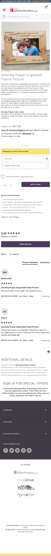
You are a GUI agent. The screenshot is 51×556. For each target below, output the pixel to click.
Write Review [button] (25, 244)
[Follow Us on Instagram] (23, 450)
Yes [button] (20, 296)
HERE (31, 395)
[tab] (30, 263)
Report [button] (25, 296)
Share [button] (31, 296)
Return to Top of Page (10, 217)
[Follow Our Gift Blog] (29, 450)
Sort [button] (3, 254)
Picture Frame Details (10, 195)
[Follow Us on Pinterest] (17, 450)
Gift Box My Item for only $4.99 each (19, 176)
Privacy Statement (17, 395)
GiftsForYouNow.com (24, 530)
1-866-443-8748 (27, 532)
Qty (5, 185)
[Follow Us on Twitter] (11, 450)
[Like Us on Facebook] (5, 450)
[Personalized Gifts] (23, 9)
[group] (25, 233)
